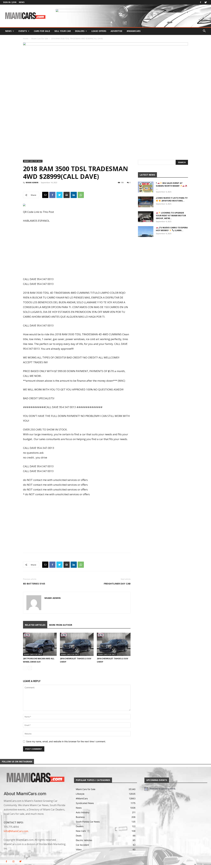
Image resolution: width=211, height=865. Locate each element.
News (21, 2)
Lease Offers (98, 31)
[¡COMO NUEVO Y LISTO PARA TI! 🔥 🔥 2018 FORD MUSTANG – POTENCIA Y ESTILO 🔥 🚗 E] (145, 201)
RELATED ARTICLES (35, 624)
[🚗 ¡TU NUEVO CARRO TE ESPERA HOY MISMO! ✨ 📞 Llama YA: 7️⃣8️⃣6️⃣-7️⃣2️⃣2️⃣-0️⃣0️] (145, 231)
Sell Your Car (62, 31)
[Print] (66, 195)
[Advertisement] (76, 250)
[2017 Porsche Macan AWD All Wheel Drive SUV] (40, 644)
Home (25, 38)
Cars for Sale (42, 31)
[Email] (45, 195)
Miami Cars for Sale (39, 38)
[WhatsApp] (81, 195)
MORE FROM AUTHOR (60, 624)
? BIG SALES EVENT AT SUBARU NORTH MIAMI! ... (169, 186)
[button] (204, 31)
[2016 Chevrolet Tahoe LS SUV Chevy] (77, 644)
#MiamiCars (134, 31)
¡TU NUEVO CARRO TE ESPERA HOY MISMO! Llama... (172, 229)
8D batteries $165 (34, 583)
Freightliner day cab (117, 583)
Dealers (79, 31)
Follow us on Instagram (17, 761)
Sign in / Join (9, 2)
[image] (35, 778)
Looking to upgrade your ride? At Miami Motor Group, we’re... (171, 215)
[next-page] (30, 668)
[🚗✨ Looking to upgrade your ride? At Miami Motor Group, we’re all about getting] (145, 216)
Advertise (116, 31)
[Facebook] (200, 2)
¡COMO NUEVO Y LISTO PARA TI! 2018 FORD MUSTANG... (172, 199)
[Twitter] (205, 2)
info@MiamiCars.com (16, 831)
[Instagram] (13, 861)
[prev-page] (25, 668)
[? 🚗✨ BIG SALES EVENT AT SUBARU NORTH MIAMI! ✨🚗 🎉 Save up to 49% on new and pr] (145, 187)
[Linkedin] (74, 195)
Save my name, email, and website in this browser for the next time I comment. (66, 741)
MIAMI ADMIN (32, 182)
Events (23, 31)
